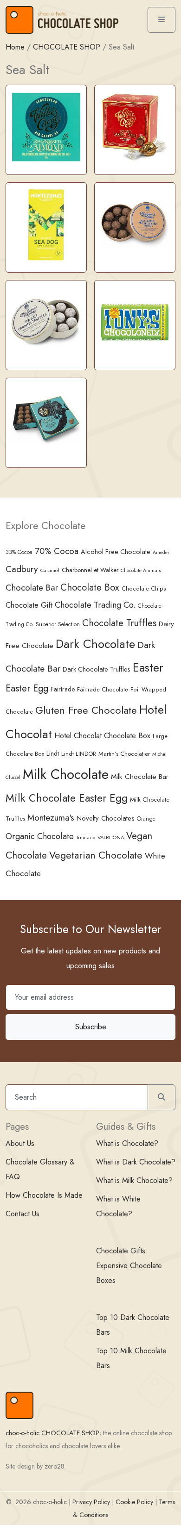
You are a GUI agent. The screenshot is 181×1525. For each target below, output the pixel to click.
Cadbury (22, 568)
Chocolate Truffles (119, 623)
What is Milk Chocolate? (134, 1180)
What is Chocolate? (127, 1143)
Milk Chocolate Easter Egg (67, 798)
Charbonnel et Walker (90, 570)
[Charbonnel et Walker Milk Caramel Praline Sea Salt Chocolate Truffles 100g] (135, 224)
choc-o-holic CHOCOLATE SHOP (52, 1433)
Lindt (52, 753)
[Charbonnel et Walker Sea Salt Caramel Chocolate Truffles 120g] (46, 322)
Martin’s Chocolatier (124, 753)
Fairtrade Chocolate (102, 689)
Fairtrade (63, 689)
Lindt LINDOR (78, 753)
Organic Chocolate (40, 836)
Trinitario (85, 837)
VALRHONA (110, 837)
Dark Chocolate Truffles (96, 669)
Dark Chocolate (95, 644)
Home (15, 47)
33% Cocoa (19, 552)
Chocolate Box (89, 587)
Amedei (161, 552)
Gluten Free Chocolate (86, 710)
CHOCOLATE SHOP (66, 47)
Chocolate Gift (29, 604)
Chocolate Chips (144, 589)
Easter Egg (27, 688)
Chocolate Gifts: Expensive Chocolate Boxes (129, 1265)
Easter (148, 668)
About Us (20, 1143)
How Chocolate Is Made (44, 1195)
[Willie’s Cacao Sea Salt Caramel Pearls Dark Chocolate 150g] (135, 126)
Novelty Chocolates (106, 818)
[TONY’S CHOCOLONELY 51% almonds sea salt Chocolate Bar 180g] (135, 322)
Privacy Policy (91, 1501)
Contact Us (22, 1213)
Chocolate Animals (141, 570)
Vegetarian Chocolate (95, 855)
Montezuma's (50, 817)
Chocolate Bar (32, 587)
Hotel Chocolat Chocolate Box (102, 735)
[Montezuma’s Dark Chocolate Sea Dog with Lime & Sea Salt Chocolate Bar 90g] (46, 224)
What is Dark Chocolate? (135, 1162)
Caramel (49, 570)
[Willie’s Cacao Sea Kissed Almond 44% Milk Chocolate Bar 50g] (46, 126)
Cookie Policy (134, 1501)
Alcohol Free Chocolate (115, 551)
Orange (146, 819)
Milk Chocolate (66, 774)
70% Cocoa (56, 551)
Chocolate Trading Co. (95, 605)
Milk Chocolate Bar (139, 777)
